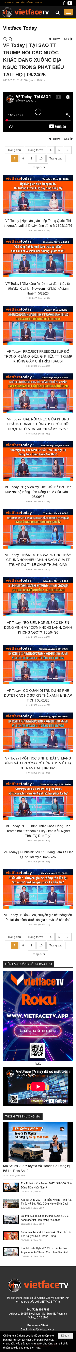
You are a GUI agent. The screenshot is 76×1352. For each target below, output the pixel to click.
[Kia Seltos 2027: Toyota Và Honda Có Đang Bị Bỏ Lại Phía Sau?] (38, 1142)
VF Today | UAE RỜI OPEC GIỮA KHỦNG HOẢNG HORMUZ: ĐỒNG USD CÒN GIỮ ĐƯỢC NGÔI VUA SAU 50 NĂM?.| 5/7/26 (38, 424)
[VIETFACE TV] (38, 1285)
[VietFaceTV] (63, 4)
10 (41, 158)
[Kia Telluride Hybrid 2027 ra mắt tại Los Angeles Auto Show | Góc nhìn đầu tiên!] (11, 1251)
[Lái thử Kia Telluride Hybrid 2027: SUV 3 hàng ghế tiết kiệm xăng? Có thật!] (11, 1219)
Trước (56, 38)
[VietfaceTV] (25, 12)
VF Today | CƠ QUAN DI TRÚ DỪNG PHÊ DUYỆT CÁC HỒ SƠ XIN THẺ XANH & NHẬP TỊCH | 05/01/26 (38, 695)
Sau (66, 38)
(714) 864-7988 (40, 1309)
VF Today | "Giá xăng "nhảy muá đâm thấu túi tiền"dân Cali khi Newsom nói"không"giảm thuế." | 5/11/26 (38, 288)
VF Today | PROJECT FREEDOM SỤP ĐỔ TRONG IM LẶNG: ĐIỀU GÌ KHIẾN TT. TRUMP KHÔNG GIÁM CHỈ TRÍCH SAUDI (38, 356)
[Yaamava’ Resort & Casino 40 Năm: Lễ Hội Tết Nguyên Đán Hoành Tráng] (11, 1235)
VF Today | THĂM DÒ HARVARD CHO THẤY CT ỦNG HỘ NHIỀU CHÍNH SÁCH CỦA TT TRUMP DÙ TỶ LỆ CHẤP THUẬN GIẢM (38, 559)
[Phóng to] (10, 39)
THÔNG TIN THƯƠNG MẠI (23, 1116)
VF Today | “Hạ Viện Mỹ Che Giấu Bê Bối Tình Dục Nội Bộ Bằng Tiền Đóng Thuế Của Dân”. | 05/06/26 (38, 492)
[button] (68, 12)
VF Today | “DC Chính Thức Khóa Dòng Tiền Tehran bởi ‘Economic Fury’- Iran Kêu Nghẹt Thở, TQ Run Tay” (38, 831)
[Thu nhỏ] (5, 39)
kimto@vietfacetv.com (42, 1329)
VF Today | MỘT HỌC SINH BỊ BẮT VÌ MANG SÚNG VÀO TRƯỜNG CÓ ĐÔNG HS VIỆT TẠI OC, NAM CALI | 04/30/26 (38, 763)
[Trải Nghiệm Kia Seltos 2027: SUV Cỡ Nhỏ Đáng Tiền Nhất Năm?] (11, 1187)
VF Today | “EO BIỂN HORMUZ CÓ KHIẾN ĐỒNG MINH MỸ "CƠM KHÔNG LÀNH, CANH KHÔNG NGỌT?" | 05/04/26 (38, 627)
